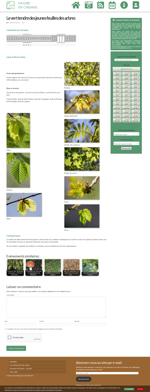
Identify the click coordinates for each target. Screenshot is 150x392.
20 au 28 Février (136, 78)
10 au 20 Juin (127, 94)
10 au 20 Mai (127, 90)
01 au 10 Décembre (117, 120)
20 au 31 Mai (136, 90)
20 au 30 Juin (136, 94)
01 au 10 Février (118, 78)
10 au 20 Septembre (126, 107)
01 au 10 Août (118, 103)
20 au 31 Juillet (136, 99)
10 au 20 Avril (127, 86)
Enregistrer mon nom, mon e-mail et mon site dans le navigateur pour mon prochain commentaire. (35, 329)
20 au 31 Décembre (136, 120)
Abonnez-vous (83, 379)
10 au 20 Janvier (127, 73)
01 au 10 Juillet (118, 99)
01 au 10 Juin (118, 94)
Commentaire (10, 295)
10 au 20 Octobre (127, 111)
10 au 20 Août (127, 103)
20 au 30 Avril (136, 86)
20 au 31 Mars (136, 82)
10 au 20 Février (127, 78)
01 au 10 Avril (118, 86)
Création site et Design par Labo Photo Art (19, 376)
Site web (76, 321)
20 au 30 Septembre (136, 107)
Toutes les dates (127, 69)
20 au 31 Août (136, 103)
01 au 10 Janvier (118, 73)
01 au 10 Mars (118, 82)
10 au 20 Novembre (127, 116)
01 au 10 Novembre (117, 116)
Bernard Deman (14, 22)
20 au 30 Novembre (136, 116)
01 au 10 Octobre (118, 111)
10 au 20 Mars (127, 82)
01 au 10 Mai (118, 90)
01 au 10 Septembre (117, 107)
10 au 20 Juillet (127, 99)
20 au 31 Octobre (136, 111)
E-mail (42, 321)
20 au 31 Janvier (136, 73)
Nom (6, 321)
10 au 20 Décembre (127, 120)
